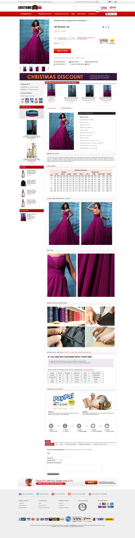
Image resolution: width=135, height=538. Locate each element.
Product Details (70, 58)
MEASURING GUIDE (92, 61)
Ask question (49, 444)
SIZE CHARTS (75, 61)
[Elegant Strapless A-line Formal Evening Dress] (72, 96)
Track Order (79, 1)
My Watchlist (86, 1)
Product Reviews (66, 108)
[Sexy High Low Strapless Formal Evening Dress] (32, 134)
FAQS (88, 64)
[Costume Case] (30, 7)
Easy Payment (23, 507)
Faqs (61, 444)
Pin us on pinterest (60, 494)
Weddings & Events (45, 14)
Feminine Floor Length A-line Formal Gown (31, 218)
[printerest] (115, 2)
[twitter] (113, 2)
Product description (70, 444)
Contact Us (62, 505)
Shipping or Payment (85, 444)
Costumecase (26, 14)
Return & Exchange (44, 507)
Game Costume (31, 170)
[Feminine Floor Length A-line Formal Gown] (51, 95)
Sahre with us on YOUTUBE (99, 494)
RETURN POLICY (60, 64)
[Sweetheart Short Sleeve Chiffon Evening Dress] (32, 157)
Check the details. (89, 370)
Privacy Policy (42, 505)
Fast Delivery (22, 505)
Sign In (93, 1)
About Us (21, 503)
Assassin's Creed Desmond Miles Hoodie (31, 173)
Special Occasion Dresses (51, 97)
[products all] (67, 485)
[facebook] (110, 2)
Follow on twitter (44, 494)
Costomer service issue (100, 444)
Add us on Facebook (27, 494)
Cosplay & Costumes (62, 14)
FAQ (40, 503)
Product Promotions (59, 58)
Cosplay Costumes (64, 507)
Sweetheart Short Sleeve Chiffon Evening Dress (31, 160)
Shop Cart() (112, 14)
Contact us (92, 14)
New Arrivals (82, 14)
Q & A (83, 58)
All (56, 444)
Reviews (78, 58)
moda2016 (72, 525)
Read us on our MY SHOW (78, 494)
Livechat (61, 503)
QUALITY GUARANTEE (77, 64)
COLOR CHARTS (60, 61)
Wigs (73, 14)
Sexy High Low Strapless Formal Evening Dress (31, 137)
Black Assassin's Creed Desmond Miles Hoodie (31, 183)
